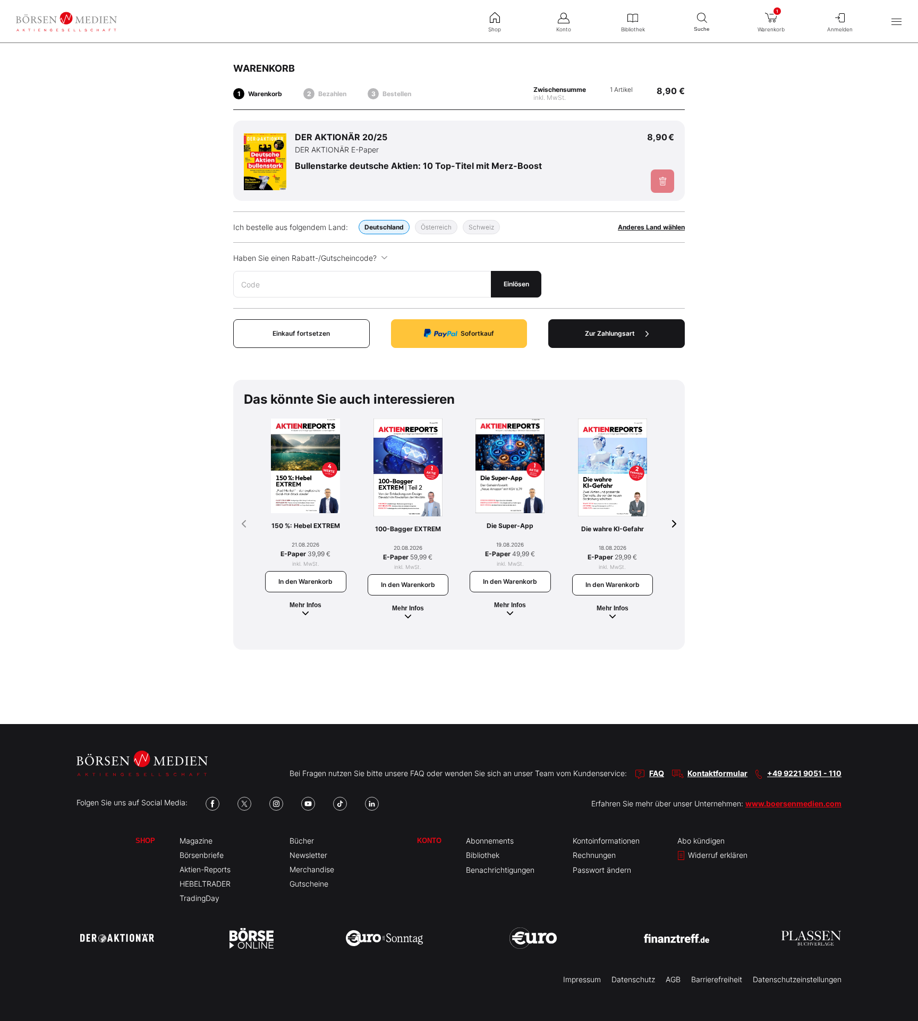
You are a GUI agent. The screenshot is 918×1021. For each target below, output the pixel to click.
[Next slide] (674, 523)
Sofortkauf (477, 333)
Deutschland (384, 227)
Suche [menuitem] (702, 29)
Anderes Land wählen (651, 227)
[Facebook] (212, 804)
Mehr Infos (305, 605)
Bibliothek (482, 855)
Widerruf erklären (716, 855)
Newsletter (308, 855)
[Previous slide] (243, 523)
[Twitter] (244, 804)
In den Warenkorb (305, 581)
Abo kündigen (701, 840)
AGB (673, 979)
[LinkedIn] (372, 804)
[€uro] (533, 938)
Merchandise (312, 869)
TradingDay (199, 898)
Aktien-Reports (205, 869)
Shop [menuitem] (494, 29)
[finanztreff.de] (676, 938)
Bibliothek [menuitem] (633, 29)
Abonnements (490, 840)
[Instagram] (276, 804)
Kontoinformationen (606, 840)
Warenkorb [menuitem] (771, 20)
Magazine (196, 840)
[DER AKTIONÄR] (117, 938)
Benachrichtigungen (500, 869)
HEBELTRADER (205, 883)
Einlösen (516, 284)
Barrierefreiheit (716, 979)
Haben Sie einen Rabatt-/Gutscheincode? (305, 257)
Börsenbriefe (202, 855)
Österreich (436, 227)
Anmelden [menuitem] (840, 29)
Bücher (302, 840)
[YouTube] (308, 804)
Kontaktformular (717, 773)
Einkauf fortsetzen (301, 333)
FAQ (656, 773)
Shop (145, 841)
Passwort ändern (602, 869)
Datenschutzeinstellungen (797, 979)
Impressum (582, 979)
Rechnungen (594, 855)
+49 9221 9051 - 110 (804, 773)
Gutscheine (309, 883)
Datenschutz (633, 979)
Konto (429, 841)
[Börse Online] (252, 938)
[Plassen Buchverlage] (811, 938)
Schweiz (481, 227)
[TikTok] (340, 804)
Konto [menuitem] (563, 29)
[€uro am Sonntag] (384, 938)
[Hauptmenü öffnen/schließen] (896, 21)
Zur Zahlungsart (610, 333)
